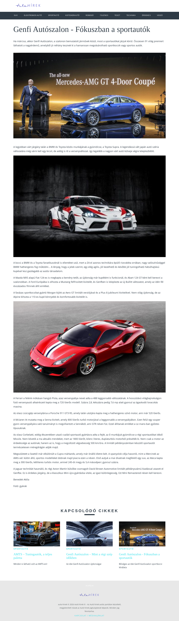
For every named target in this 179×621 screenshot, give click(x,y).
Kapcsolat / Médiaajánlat (89, 615)
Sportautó (20, 549)
